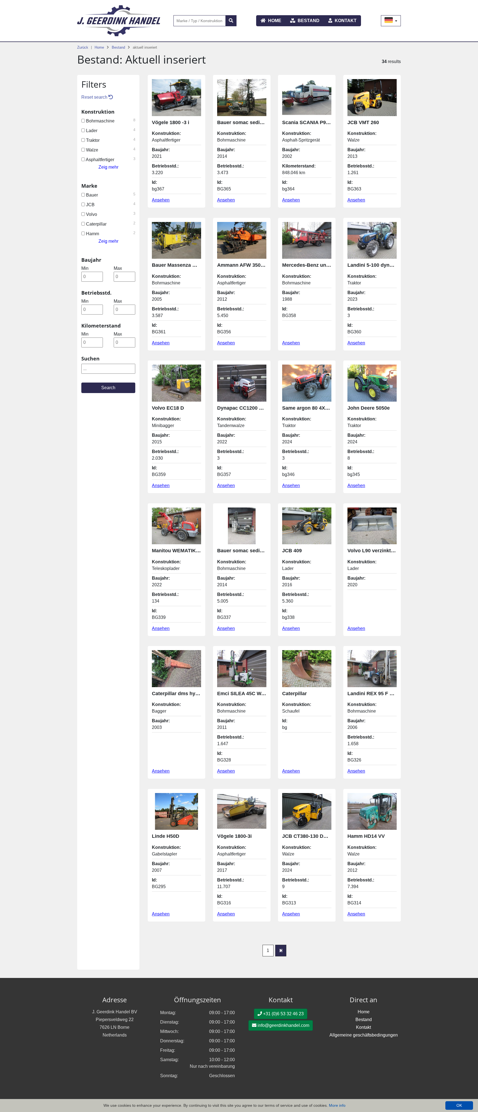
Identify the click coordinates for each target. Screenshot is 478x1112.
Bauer (110, 194)
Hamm (110, 233)
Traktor (110, 140)
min (85, 268)
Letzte (281, 950)
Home (274, 20)
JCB (110, 204)
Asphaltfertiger (110, 159)
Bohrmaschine (110, 120)
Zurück (82, 47)
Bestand (308, 20)
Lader (110, 130)
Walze (110, 149)
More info (337, 1105)
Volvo (110, 214)
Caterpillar (110, 223)
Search (108, 387)
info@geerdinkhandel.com (282, 1025)
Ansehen (161, 200)
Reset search (94, 97)
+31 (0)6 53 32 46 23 (283, 1013)
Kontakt (345, 20)
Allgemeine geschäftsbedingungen (363, 1035)
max (118, 268)
